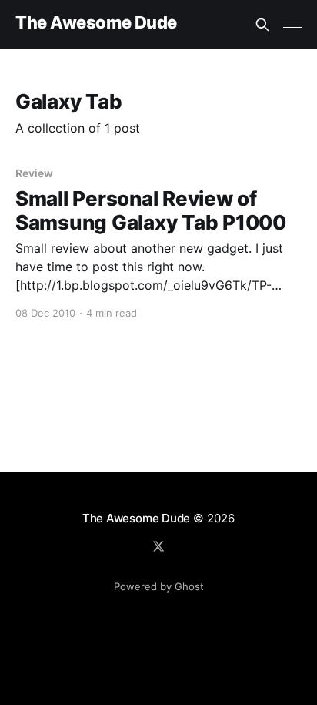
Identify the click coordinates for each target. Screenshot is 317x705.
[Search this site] (262, 24)
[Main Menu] (292, 24)
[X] (158, 546)
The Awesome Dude (96, 23)
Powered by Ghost (159, 586)
